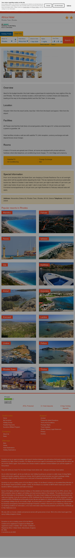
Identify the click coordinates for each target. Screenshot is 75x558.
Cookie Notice (26, 7)
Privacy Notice (35, 7)
